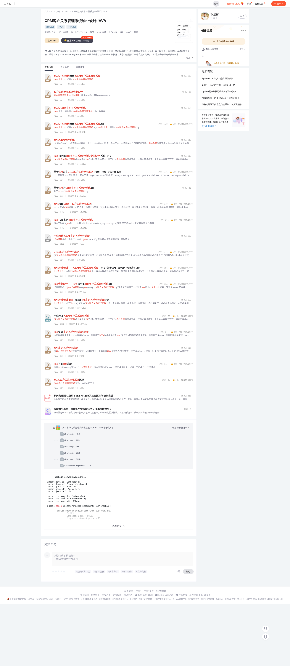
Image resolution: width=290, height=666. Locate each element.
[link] (48, 11)
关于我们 (84, 595)
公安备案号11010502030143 (22, 599)
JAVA (60, 26)
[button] (189, 57)
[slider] (59, 571)
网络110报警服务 (146, 599)
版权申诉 (219, 599)
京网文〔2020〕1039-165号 (67, 599)
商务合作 (106, 595)
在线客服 (183, 595)
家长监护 (133, 599)
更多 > (243, 30)
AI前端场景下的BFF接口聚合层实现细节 (220, 98)
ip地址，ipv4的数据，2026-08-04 (218, 85)
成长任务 (259, 3)
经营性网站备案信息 (89, 599)
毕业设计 (72, 26)
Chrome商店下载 (180, 599)
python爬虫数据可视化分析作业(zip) (219, 91)
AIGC (128, 32)
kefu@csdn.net (165, 595)
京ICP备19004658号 (44, 599)
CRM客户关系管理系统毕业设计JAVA (75, 21)
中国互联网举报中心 (163, 599)
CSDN (138, 591)
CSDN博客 (161, 591)
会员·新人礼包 (234, 3)
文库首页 (48, 11)
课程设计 (50, 26)
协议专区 (128, 595)
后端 (58, 11)
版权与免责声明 (207, 599)
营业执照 (241, 599)
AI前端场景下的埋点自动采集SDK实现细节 (222, 104)
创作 (279, 3)
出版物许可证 (230, 599)
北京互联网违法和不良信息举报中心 (113, 599)
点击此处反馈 (208, 126)
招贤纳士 (95, 595)
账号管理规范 (193, 599)
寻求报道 (117, 595)
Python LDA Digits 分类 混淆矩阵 (218, 78)
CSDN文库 (149, 591)
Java (66, 11)
